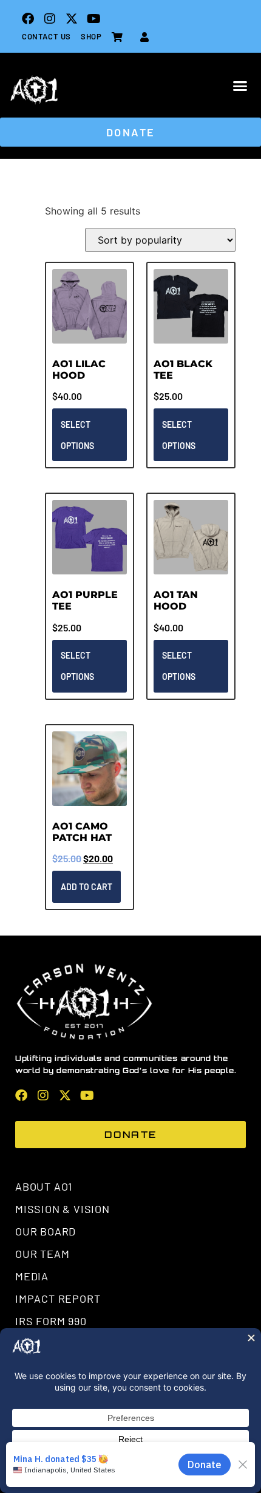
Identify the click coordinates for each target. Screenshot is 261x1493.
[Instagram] (50, 19)
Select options (77, 435)
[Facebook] (28, 19)
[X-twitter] (72, 19)
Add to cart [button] (86, 887)
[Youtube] (93, 19)
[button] (240, 86)
